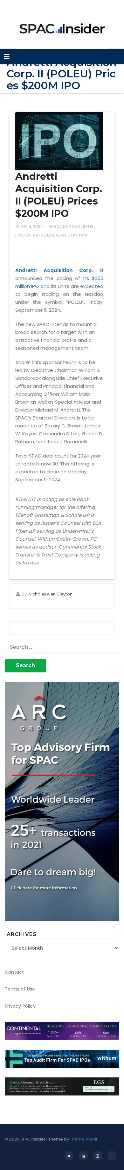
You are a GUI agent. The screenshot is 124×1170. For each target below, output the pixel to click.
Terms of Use (20, 989)
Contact (14, 972)
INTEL (88, 226)
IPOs (20, 235)
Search (25, 665)
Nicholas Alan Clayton (50, 593)
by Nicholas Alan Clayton (56, 235)
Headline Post (65, 226)
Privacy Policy (20, 1006)
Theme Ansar (84, 1139)
